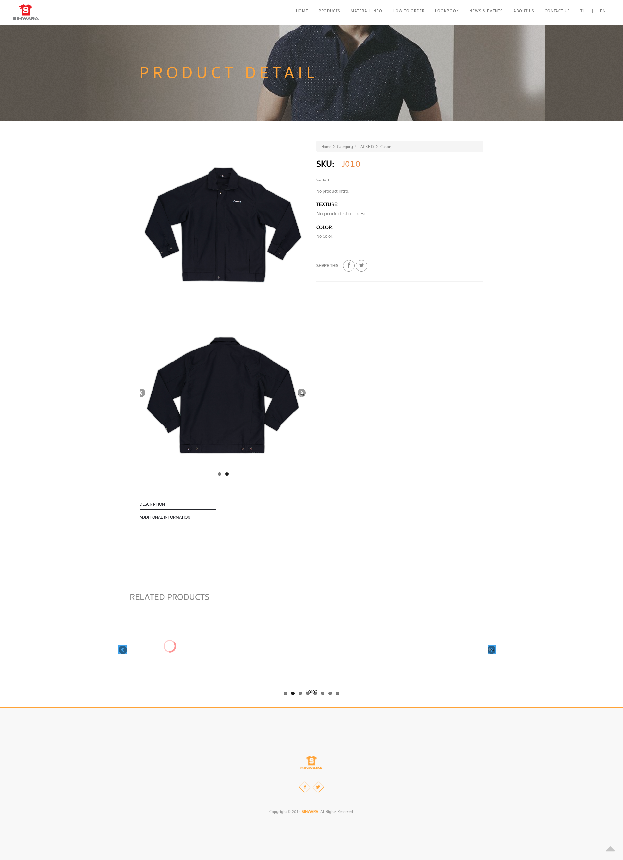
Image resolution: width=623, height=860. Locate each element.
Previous (141, 392)
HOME (302, 11)
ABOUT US (523, 11)
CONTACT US (557, 11)
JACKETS (366, 147)
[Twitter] (318, 787)
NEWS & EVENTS (486, 11)
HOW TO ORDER (409, 11)
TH (583, 11)
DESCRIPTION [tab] (152, 504)
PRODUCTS (329, 11)
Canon (385, 147)
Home (326, 147)
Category (345, 147)
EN (602, 11)
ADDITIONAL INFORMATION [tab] (165, 517)
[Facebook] (305, 787)
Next (302, 394)
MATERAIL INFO (366, 11)
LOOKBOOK (447, 11)
